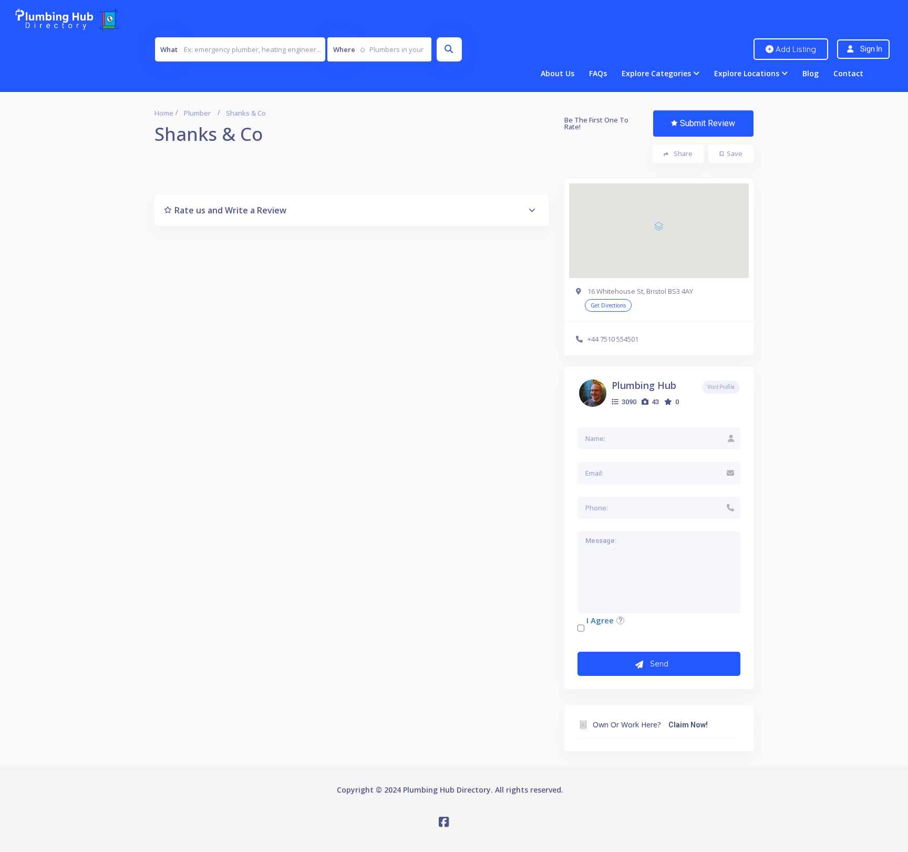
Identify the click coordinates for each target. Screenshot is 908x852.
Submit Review (707, 123)
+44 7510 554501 (612, 339)
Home (163, 113)
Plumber (197, 113)
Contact (848, 73)
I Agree (600, 620)
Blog (810, 73)
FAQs (598, 73)
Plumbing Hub (644, 385)
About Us (557, 73)
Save (734, 153)
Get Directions (608, 305)
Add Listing (794, 49)
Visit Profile (721, 387)
